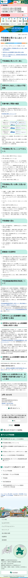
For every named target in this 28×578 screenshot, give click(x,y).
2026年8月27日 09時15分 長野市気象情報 (11, 10)
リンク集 (4, 519)
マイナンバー (13, 24)
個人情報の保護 (6, 533)
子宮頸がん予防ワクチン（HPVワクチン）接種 (15, 451)
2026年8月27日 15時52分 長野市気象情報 (11, 8)
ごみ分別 (19, 24)
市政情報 (25, 21)
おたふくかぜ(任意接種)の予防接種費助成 (13, 455)
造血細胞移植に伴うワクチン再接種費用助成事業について (15, 459)
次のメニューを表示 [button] (26, 24)
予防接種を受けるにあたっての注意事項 (13, 439)
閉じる (25, 15)
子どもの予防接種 (8, 435)
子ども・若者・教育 (8, 493)
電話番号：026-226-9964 (7, 403)
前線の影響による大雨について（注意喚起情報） (13, 11)
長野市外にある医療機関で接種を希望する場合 (13, 52)
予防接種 (5, 478)
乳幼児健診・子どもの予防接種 (11, 474)
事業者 (20, 21)
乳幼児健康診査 (7, 481)
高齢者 (14, 21)
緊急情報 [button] (15, 2)
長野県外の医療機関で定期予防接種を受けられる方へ (15, 447)
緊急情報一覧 (6, 15)
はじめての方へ (6, 523)
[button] (22, 2)
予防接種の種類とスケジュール (9, 113)
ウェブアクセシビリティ (8, 526)
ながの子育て (15, 493)
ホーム (2, 493)
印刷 (12, 425)
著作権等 (4, 540)
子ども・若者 (8, 21)
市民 (3, 21)
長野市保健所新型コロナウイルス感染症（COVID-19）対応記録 (13, 486)
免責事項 (4, 536)
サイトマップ (5, 529)
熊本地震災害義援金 (5, 24)
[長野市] (4, 1)
